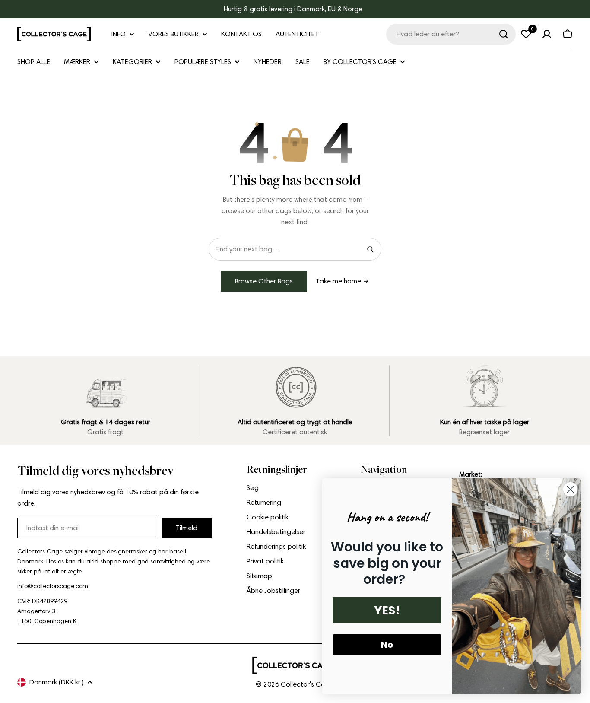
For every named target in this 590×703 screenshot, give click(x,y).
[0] (526, 34)
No (387, 645)
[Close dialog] (570, 489)
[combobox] (451, 34)
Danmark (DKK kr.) (56, 682)
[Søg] (503, 34)
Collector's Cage (307, 684)
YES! (387, 610)
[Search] (370, 249)
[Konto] (547, 34)
